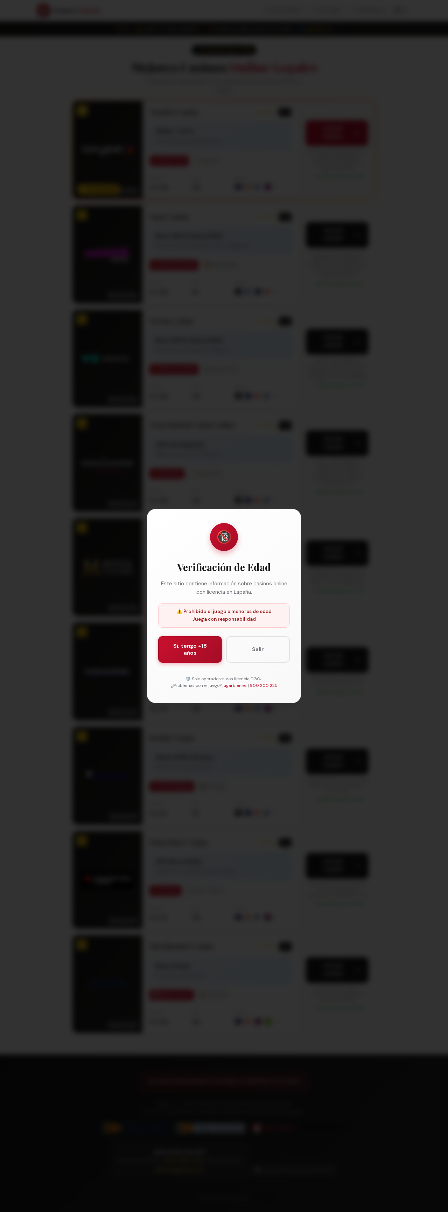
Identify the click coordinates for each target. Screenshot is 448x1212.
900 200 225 (264, 685)
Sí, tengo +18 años (190, 649)
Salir (258, 649)
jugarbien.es (235, 685)
